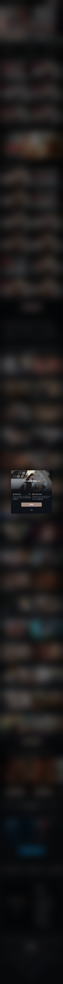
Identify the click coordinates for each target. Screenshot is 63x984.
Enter (31, 504)
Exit (31, 510)
